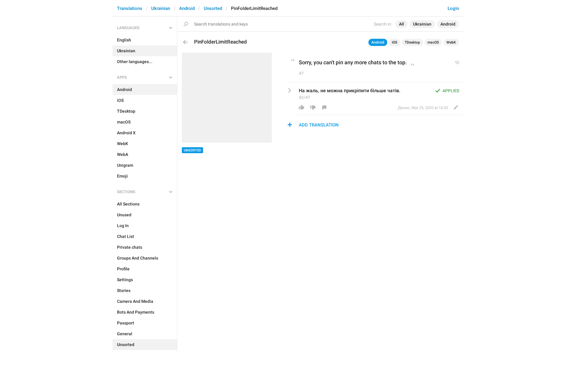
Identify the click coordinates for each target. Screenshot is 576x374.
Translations (129, 8)
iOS (394, 42)
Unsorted (213, 8)
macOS (433, 42)
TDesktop (412, 42)
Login (453, 8)
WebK (451, 42)
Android (187, 8)
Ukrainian (160, 8)
